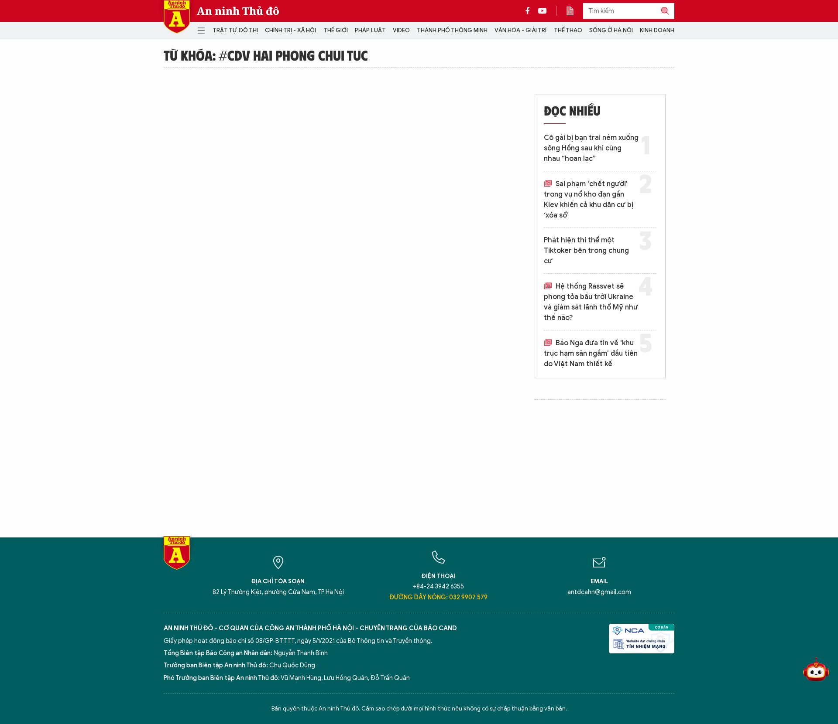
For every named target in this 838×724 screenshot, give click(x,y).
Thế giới (335, 30)
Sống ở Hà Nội (611, 30)
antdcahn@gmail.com (599, 592)
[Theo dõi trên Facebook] (529, 11)
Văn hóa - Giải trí (520, 30)
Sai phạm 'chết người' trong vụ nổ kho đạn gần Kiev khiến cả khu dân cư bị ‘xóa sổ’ (588, 200)
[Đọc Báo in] (574, 11)
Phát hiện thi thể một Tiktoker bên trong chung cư (586, 250)
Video (401, 30)
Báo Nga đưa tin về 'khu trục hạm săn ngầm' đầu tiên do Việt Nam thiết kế (591, 353)
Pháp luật (370, 30)
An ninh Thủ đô (238, 11)
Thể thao (568, 30)
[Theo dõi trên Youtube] (542, 11)
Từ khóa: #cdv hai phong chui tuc (266, 55)
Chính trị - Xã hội (290, 30)
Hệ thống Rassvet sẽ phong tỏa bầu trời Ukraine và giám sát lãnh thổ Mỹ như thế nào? (591, 302)
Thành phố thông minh (452, 30)
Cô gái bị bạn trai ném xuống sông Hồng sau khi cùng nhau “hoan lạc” (591, 148)
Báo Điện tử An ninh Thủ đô (177, 17)
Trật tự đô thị (235, 30)
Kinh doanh (657, 30)
